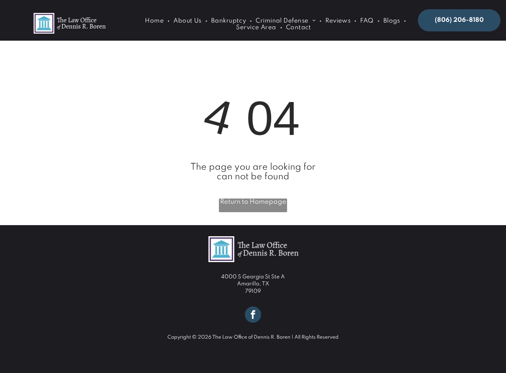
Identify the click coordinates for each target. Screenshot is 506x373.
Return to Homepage (253, 202)
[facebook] (253, 315)
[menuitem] (155, 21)
